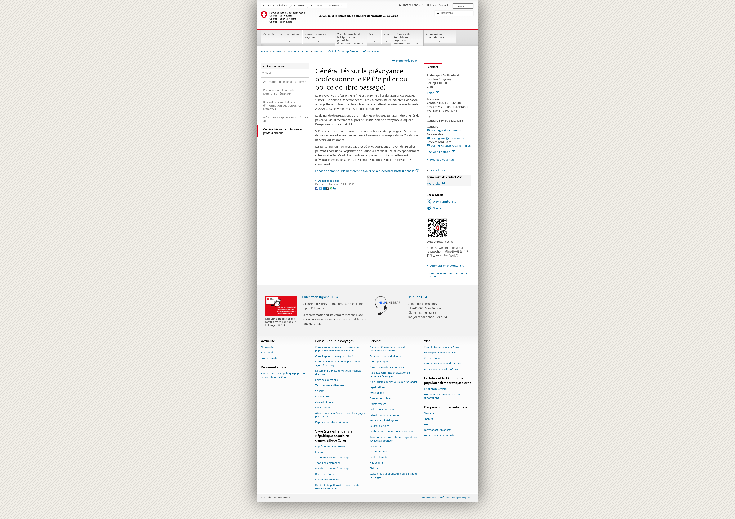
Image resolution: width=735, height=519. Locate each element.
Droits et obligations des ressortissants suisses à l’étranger (337, 487)
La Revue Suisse (378, 451)
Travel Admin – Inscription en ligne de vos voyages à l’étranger (393, 439)
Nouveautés (267, 347)
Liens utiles (376, 446)
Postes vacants (269, 358)
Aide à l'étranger (325, 402)
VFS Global (434, 183)
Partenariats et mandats (437, 430)
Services (374, 33)
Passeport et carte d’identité (386, 356)
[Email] (334, 188)
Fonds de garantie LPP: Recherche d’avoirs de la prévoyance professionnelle (364, 171)
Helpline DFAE (418, 297)
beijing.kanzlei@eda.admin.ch (451, 145)
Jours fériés (437, 170)
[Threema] (328, 188)
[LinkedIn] (324, 188)
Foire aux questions (326, 380)
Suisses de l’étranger (327, 479)
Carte (431, 93)
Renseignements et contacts (440, 352)
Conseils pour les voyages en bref (334, 356)
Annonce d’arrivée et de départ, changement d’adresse (388, 349)
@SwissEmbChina (444, 201)
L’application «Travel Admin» (331, 422)
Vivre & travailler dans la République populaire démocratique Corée (350, 38)
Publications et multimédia (439, 435)
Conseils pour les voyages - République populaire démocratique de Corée (337, 349)
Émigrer (319, 452)
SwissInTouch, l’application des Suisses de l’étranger (393, 475)
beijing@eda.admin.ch (446, 130)
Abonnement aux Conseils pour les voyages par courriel (340, 415)
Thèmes (428, 418)
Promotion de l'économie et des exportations (442, 396)
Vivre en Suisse (432, 358)
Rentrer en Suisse (325, 474)
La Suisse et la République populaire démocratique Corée (406, 38)
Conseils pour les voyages (315, 35)
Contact (431, 67)
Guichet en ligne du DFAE (321, 297)
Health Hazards (378, 457)
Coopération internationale (435, 35)
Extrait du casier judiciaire (384, 415)
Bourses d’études (379, 426)
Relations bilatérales (435, 389)
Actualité (269, 33)
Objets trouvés (378, 403)
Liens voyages (323, 407)
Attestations (377, 393)
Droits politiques (379, 361)
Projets (428, 424)
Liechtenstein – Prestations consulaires (392, 431)
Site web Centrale (439, 152)
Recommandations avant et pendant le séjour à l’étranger (337, 363)
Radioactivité (322, 396)
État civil (374, 468)
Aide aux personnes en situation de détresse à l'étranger (390, 374)
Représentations (289, 33)
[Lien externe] (437, 227)
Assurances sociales (298, 51)
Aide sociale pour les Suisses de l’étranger (393, 381)
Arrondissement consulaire (447, 265)
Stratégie (429, 413)
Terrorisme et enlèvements (330, 385)
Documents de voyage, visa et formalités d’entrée (338, 372)
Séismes (319, 391)
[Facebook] (317, 188)
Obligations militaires (382, 409)
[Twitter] (321, 188)
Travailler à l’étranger (327, 463)
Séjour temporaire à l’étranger (332, 457)
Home (264, 51)
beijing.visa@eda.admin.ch (448, 138)
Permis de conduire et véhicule (387, 367)
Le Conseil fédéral (277, 5)
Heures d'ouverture (442, 159)
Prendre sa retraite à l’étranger (332, 468)
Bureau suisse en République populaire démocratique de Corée (283, 375)
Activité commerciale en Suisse (441, 369)
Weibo (437, 208)
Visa (386, 33)
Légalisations (377, 387)
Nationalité (376, 462)
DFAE (301, 5)
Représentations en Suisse (330, 446)
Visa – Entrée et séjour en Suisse (442, 347)
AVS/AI (318, 51)
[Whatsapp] (331, 188)
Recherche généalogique (384, 420)
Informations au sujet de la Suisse (443, 363)
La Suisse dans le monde (328, 5)
